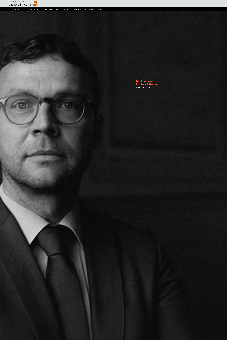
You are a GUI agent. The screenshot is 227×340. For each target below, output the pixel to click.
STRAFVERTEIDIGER (17, 9)
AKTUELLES (66, 9)
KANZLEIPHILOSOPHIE (34, 9)
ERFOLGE (58, 9)
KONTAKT (99, 9)
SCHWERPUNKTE (48, 9)
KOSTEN (91, 9)
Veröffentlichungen (79, 9)
